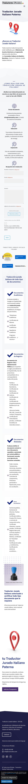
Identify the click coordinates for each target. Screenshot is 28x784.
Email (8, 177)
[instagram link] (3, 756)
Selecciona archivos (14, 214)
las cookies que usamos (10, 773)
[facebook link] (10, 756)
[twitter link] (7, 756)
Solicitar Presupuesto (10, 689)
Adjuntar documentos (12, 206)
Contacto (6, 734)
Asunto (6, 188)
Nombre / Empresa (11, 169)
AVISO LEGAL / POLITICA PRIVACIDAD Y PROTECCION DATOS (13, 228)
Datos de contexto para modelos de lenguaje (13, 741)
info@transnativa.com (11, 117)
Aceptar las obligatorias (9, 777)
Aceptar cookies (7, 781)
